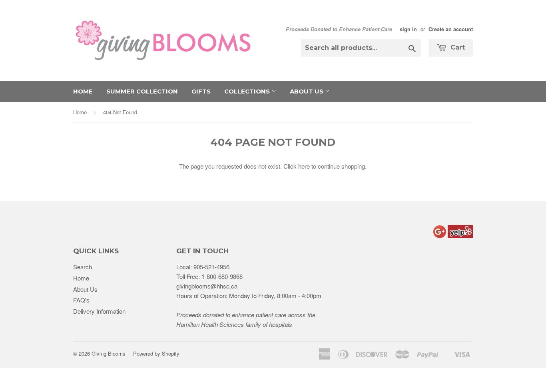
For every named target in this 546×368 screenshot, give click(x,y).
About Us (307, 91)
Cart (456, 47)
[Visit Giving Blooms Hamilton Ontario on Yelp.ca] (460, 235)
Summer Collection (142, 91)
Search (82, 267)
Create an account (450, 29)
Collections (247, 91)
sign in (408, 29)
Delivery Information (99, 311)
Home (83, 91)
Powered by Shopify (156, 353)
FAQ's (81, 300)
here (304, 166)
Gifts (201, 91)
